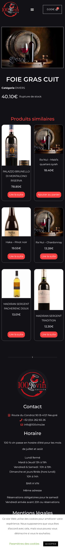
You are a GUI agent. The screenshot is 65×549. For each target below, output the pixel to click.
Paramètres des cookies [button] (24, 543)
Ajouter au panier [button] (49, 194)
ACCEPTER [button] (50, 544)
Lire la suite (16, 194)
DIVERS (20, 87)
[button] (32, 9)
